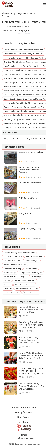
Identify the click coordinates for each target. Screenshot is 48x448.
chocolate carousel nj (12, 268)
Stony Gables (29, 218)
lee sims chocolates (11, 293)
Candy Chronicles (10, 138)
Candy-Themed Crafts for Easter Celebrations (23, 49)
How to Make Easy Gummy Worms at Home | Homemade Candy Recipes (32, 372)
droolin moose (31, 268)
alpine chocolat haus (34, 256)
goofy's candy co (32, 260)
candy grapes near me (13, 256)
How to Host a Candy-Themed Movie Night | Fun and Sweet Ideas (32, 388)
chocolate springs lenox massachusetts (19, 252)
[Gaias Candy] (7, 4)
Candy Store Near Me (34, 138)
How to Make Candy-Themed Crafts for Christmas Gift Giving (29, 342)
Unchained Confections (30, 188)
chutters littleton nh (12, 260)
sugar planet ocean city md (31, 272)
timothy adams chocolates (24, 281)
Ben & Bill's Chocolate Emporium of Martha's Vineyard (30, 172)
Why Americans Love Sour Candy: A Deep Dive (23, 54)
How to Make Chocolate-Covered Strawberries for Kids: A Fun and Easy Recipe (32, 357)
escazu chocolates (31, 293)
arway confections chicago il (15, 277)
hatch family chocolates (24, 285)
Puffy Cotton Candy (29, 203)
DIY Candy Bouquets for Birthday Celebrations (24, 74)
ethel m (7, 281)
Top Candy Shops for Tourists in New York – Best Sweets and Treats (32, 311)
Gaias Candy (9, 13)
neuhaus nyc (36, 277)
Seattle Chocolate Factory (31, 157)
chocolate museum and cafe (27, 289)
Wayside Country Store (30, 234)
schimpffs (8, 289)
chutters (7, 285)
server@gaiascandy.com (24, 438)
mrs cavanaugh (10, 272)
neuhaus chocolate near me (15, 264)
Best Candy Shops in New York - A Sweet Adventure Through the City (31, 326)
